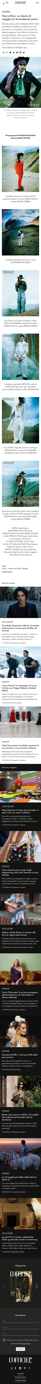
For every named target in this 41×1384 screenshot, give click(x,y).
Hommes (6, 11)
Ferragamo (7, 572)
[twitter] (17, 53)
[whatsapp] (20, 53)
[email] (3, 53)
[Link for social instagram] (20, 1369)
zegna (25, 569)
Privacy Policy (25, 1343)
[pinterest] (10, 53)
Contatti (20, 1374)
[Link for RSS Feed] (29, 1368)
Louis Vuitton (14, 569)
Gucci (4, 569)
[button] (36, 1286)
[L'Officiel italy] (20, 2)
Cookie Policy (20, 1380)
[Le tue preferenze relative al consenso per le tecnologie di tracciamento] (4, 4)
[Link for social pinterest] (25, 1369)
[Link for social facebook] (16, 1369)
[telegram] (23, 53)
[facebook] (7, 53)
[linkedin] (13, 53)
